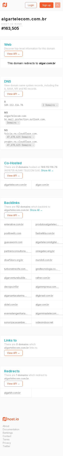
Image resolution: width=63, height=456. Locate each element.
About (6, 426)
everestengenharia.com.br (18, 313)
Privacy (7, 442)
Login (31, 5)
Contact (7, 436)
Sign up (46, 5)
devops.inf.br (11, 286)
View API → (13, 53)
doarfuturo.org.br (13, 260)
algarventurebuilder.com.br (19, 277)
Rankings (8, 432)
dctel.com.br (11, 304)
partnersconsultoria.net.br (18, 251)
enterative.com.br (14, 224)
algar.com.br (47, 63)
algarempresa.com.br (47, 286)
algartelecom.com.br (15, 184)
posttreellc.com (12, 233)
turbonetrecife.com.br (16, 268)
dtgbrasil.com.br (44, 295)
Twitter (6, 446)
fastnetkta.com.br (45, 233)
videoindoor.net (44, 322)
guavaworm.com (13, 242)
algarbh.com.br (12, 392)
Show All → (47, 170)
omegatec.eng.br (45, 251)
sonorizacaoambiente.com (18, 322)
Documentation (11, 429)
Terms (6, 439)
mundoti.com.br (44, 260)
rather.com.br (43, 277)
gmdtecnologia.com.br (48, 268)
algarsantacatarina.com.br (18, 295)
